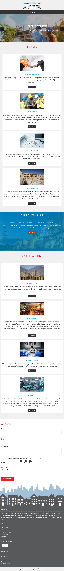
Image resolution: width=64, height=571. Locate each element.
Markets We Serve (6, 532)
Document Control (32, 151)
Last (33, 435)
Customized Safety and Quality (32, 5)
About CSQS (5, 528)
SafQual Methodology (32, 74)
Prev (3, 227)
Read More (32, 87)
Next (60, 227)
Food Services (32, 318)
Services (4, 536)
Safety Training (32, 112)
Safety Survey (5, 534)
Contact (4, 530)
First (2, 435)
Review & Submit (7, 479)
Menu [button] (33, 12)
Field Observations (32, 188)
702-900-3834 (4, 556)
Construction (32, 283)
